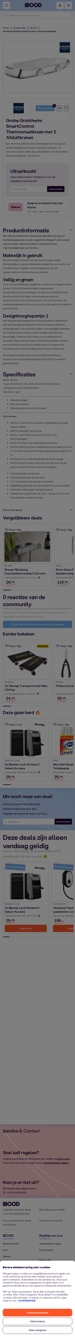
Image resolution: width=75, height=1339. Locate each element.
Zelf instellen (37, 1321)
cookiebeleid (26, 1300)
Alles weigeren (38, 1330)
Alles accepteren (37, 1312)
